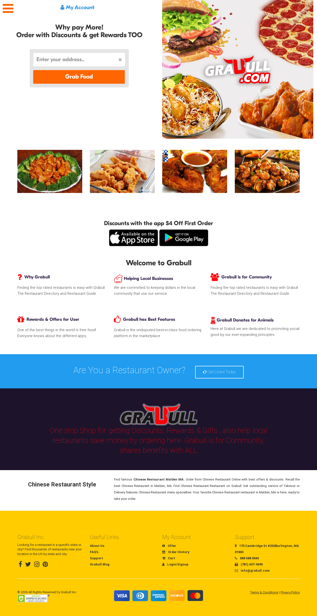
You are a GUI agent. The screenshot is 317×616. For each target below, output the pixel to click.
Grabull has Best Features (149, 319)
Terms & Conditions (264, 592)
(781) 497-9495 (251, 564)
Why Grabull (37, 277)
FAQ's (94, 552)
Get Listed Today (221, 372)
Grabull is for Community (246, 277)
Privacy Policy (290, 592)
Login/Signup (177, 564)
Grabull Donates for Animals (244, 320)
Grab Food (79, 76)
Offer (171, 546)
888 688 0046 (249, 558)
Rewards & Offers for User (52, 319)
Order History (178, 552)
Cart (171, 558)
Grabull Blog (99, 564)
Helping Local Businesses (148, 278)
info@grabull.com (255, 570)
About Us (97, 546)
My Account (79, 7)
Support (96, 558)
